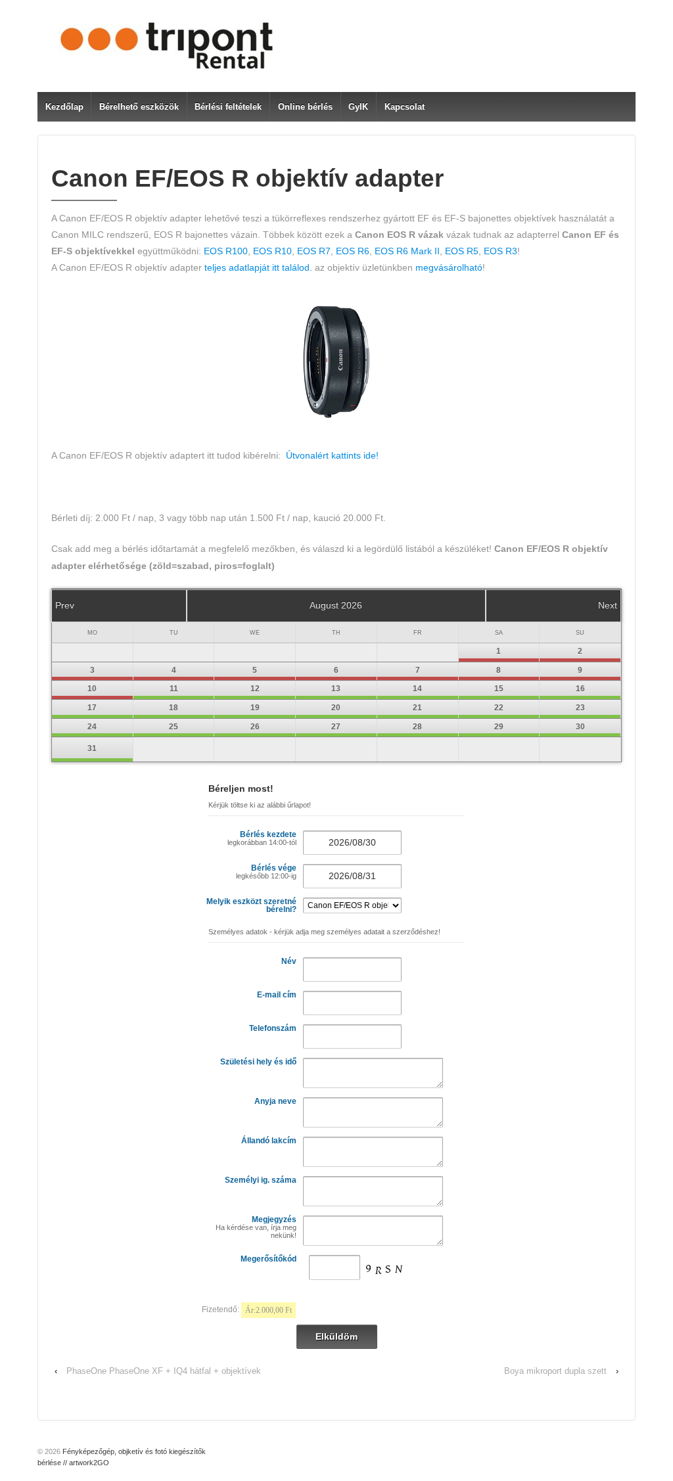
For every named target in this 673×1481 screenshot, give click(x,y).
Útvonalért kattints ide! (332, 455)
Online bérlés (305, 107)
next (607, 605)
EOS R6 (352, 251)
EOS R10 (272, 251)
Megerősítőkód (268, 1259)
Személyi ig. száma (260, 1180)
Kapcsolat (404, 107)
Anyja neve (275, 1101)
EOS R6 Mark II (407, 251)
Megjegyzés (256, 1227)
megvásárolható (448, 267)
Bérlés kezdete (261, 838)
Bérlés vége (266, 871)
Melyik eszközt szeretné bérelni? (251, 905)
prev (64, 605)
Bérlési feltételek (228, 107)
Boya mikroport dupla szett (555, 1371)
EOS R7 (314, 251)
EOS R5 (461, 251)
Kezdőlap (64, 107)
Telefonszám (272, 1028)
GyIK (358, 107)
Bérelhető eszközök (139, 107)
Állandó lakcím (268, 1140)
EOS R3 (500, 251)
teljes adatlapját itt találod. (258, 267)
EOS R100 (226, 251)
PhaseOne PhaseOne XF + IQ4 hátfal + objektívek (163, 1371)
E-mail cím (276, 994)
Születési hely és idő (258, 1061)
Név (288, 961)
